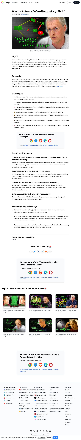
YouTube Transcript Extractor (50, 145)
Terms (37, 434)
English (14, 239)
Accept (55, 437)
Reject (49, 437)
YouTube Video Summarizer (30, 145)
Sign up (76, 2)
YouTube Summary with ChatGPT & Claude (34, 277)
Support (32, 434)
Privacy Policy (41, 437)
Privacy (42, 434)
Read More (59, 86)
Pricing (37, 2)
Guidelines (48, 434)
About (31, 2)
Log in (69, 2)
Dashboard (62, 2)
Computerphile (25, 14)
